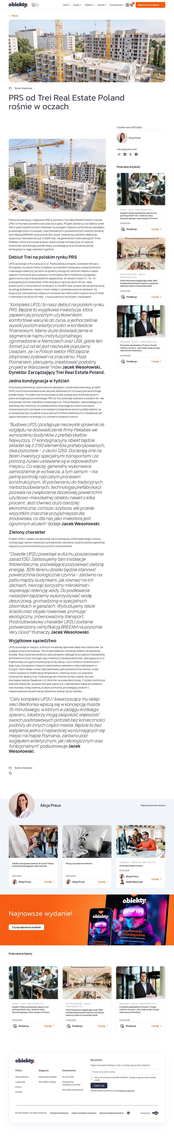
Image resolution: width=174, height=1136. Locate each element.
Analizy (123, 210)
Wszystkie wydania (47, 1082)
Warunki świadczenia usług (111, 1113)
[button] (66, 5)
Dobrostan (136, 862)
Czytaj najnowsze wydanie (26, 927)
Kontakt (18, 1092)
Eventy (18, 1087)
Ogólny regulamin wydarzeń (84, 1113)
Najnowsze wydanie (48, 1076)
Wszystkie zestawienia (72, 1089)
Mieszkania (125, 342)
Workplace (124, 862)
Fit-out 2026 (68, 1076)
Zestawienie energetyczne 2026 (71, 1083)
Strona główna (22, 1076)
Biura (131, 210)
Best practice (149, 862)
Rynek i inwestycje (23, 88)
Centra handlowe (128, 274)
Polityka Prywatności (59, 1113)
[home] (18, 5)
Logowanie (20, 1082)
